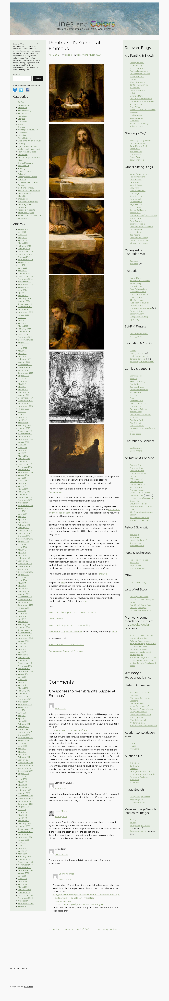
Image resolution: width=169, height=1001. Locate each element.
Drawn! (133, 350)
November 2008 (25, 798)
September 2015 (25, 572)
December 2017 (25, 497)
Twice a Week (136, 229)
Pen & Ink (22, 179)
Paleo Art (22, 174)
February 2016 (24, 558)
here (85, 601)
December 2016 (25, 530)
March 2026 (23, 243)
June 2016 (22, 547)
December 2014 (25, 597)
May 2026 (22, 237)
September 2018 (25, 472)
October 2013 (24, 635)
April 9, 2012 (60, 708)
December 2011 (25, 696)
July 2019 (22, 445)
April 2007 (22, 851)
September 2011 (25, 704)
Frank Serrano (136, 221)
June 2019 (22, 447)
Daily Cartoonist (137, 425)
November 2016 (25, 533)
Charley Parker (66, 873)
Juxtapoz (134, 261)
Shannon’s (134, 782)
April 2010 (22, 751)
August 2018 (23, 475)
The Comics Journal (138, 403)
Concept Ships (136, 481)
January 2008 (24, 826)
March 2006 (23, 887)
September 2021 (25, 373)
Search (16, 75)
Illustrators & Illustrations (141, 308)
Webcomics (23, 218)
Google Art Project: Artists (141, 709)
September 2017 (25, 505)
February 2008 (24, 823)
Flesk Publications (137, 356)
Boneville (134, 417)
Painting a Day (24, 171)
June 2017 (22, 514)
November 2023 (25, 306)
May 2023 (22, 320)
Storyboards (23, 199)
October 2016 (24, 536)
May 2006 (22, 881)
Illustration (22, 154)
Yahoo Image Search (139, 802)
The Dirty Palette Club (139, 240)
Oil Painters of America (140, 74)
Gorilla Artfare (136, 451)
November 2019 (25, 434)
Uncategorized (25, 204)
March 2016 (23, 555)
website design (140, 624)
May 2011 (21, 715)
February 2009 (24, 790)
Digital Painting (24, 138)
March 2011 (22, 721)
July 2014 (22, 610)
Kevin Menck (135, 182)
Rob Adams (135, 235)
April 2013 (22, 652)
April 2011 (21, 718)
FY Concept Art (136, 479)
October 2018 (24, 469)
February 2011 (24, 724)
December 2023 (25, 304)
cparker (69, 54)
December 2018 (25, 464)
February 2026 (24, 246)
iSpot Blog (134, 319)
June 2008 (22, 812)
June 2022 (22, 348)
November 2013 (25, 633)
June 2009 (22, 779)
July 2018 (22, 478)
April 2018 (22, 486)
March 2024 (23, 295)
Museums (22, 160)
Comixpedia (135, 406)
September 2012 (25, 671)
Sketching (22, 196)
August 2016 (23, 541)
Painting (21, 168)
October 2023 (24, 309)
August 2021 (23, 376)
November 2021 (25, 367)
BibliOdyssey (135, 283)
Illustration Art (136, 286)
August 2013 (23, 641)
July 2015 (22, 577)
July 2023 (22, 317)
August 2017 (23, 508)
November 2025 (25, 254)
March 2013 (23, 655)
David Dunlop (136, 115)
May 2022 (22, 351)
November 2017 (25, 500)
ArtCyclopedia (136, 717)
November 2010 (25, 732)
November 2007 (25, 831)
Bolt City (133, 395)
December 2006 (25, 862)
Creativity (22, 132)
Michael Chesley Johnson (141, 226)
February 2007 (24, 856)
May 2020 (22, 417)
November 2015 (25, 566)
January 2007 (24, 859)
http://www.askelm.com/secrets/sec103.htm (71, 730)
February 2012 (24, 691)
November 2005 (25, 898)
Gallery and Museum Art (29, 149)
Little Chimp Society (139, 294)
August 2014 (23, 608)
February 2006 (24, 889)
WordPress (28, 987)
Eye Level (134, 112)
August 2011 (23, 707)
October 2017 (24, 503)
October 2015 (24, 569)
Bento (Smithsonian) (139, 85)
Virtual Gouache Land (139, 174)
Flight (132, 398)
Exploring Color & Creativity (142, 101)
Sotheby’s (134, 763)
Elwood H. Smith (137, 311)
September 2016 (25, 539)
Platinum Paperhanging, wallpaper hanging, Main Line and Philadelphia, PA (143, 644)
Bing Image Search (138, 799)
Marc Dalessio (136, 185)
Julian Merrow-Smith (139, 146)
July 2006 (22, 876)
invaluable (134, 749)
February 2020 (24, 425)
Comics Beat (136, 376)
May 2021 (22, 384)
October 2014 (24, 602)
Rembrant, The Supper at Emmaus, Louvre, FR (72, 612)
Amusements (24, 105)
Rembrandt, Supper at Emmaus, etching (70, 625)
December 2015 (25, 563)
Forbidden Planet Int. (139, 389)
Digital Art (22, 135)
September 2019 (25, 439)
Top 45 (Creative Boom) (141, 610)
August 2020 (23, 409)
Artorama (134, 264)
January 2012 (23, 693)
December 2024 (25, 276)
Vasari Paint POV (137, 76)
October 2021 (24, 370)
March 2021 (23, 389)
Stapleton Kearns (137, 190)
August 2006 (23, 873)
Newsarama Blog (137, 381)
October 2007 (24, 834)
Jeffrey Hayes (136, 151)
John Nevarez (136, 487)
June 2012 (22, 679)
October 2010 (24, 735)
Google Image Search (140, 797)
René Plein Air (135, 207)
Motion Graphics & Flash (29, 157)
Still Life (133, 93)
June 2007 (22, 845)
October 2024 (24, 282)
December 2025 (25, 251)
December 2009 (25, 762)
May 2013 (22, 649)
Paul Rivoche (135, 423)
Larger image (56, 618)
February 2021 (24, 392)
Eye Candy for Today (27, 146)
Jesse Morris (61, 811)
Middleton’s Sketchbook (140, 414)
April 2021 (22, 387)
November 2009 (25, 765)
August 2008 (23, 807)
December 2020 (25, 398)
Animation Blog (136, 468)
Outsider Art (23, 165)
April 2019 (22, 453)
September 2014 (25, 605)
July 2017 (22, 511)
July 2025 (22, 265)
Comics (21, 127)
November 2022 (25, 337)
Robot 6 (133, 378)
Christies (134, 768)
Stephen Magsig (137, 224)
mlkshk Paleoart (137, 545)
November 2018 (25, 467)
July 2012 (22, 677)
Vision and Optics (26, 213)
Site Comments (25, 193)
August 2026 (23, 229)
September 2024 (25, 284)
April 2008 (22, 818)
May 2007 (22, 848)
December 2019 (25, 431)
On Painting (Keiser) (138, 143)
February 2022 (24, 359)
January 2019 (24, 461)
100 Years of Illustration (140, 280)
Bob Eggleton (136, 336)
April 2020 (22, 420)
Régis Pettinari (136, 204)
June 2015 (22, 580)
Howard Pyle (135, 278)
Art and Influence (137, 68)
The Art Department (139, 333)
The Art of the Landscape (141, 98)
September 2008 (26, 804)
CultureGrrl (134, 121)
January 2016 (24, 561)
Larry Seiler (134, 188)
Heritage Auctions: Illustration (143, 774)
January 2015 (24, 594)
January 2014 (24, 627)
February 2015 (24, 591)
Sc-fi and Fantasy (26, 188)
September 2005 (26, 903)
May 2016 (22, 550)
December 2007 (25, 829)
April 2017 (22, 519)
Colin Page (134, 193)
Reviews (21, 185)
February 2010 (24, 757)
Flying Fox (134, 79)
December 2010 (25, 729)
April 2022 (22, 353)
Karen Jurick (135, 149)
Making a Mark (136, 96)
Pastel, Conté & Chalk (27, 176)
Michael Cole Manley (139, 237)
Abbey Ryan (135, 157)
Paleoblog (134, 534)
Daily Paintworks (137, 160)
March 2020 (23, 423)
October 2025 (24, 257)
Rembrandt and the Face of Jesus (66, 644)
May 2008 (22, 815)
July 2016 (22, 544)
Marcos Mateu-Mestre (140, 493)
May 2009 (22, 782)
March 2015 (23, 588)
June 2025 (22, 268)
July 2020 (22, 411)
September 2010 (25, 738)
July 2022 (22, 345)
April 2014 (22, 619)
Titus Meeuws (136, 201)
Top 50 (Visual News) (139, 596)
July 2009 (22, 776)
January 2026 (24, 248)
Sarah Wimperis (137, 232)
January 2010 (24, 760)
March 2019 (23, 456)
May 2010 (22, 749)
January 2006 (24, 892)
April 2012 (22, 685)
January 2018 (24, 494)
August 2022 (23, 342)
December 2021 (25, 364)
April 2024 (22, 293)
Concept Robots (137, 484)
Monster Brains (136, 305)
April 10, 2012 (61, 816)
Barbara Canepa (137, 359)
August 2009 (23, 773)
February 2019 (24, 458)
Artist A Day (135, 107)
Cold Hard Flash (137, 470)
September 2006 (26, 870)
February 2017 (24, 525)
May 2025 (22, 271)
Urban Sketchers (137, 82)
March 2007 (23, 854)
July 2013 (22, 644)
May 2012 (22, 682)
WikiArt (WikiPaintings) (139, 706)
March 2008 (23, 820)
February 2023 (24, 329)
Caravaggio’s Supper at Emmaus (66, 651)
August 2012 (23, 674)
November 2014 (25, 599)
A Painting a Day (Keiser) (141, 140)
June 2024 (22, 290)
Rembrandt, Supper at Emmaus (65, 631)
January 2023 (24, 331)
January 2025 (24, 273)
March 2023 (23, 326)
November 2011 (24, 699)
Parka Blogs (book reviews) (142, 361)
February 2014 (24, 624)
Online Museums (25, 163)
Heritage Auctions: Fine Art (141, 771)
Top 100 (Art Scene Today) (141, 605)
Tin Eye (133, 820)
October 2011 (23, 702)
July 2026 (22, 232)
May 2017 (22, 516)
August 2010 (23, 740)
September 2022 (25, 340)
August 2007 (23, 840)
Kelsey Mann (135, 501)
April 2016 (22, 552)
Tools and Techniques (28, 201)
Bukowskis (134, 779)
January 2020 (24, 428)
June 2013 (22, 646)
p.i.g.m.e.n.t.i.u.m (137, 118)
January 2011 (23, 727)
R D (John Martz (137, 300)
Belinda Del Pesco (138, 210)
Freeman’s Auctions (139, 777)
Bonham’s (134, 766)
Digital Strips (135, 434)
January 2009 (24, 793)
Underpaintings (137, 65)
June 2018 (22, 481)
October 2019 (24, 436)
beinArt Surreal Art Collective (143, 109)
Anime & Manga (25, 110)
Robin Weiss (135, 213)
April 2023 (22, 323)
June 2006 (22, 878)
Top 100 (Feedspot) (138, 607)
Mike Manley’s (139, 243)
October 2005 (24, 901)
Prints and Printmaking (28, 182)
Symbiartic (134, 537)
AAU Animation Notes (139, 517)
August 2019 (23, 442)
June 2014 (22, 613)
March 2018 (23, 489)
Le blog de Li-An (137, 353)
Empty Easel (135, 565)
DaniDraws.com (137, 314)
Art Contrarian (136, 104)
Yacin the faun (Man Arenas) (142, 498)
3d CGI (21, 102)
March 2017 (23, 522)
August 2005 (23, 906)
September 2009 (26, 771)
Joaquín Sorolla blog (139, 123)
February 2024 (24, 298)
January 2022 (24, 362)
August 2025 (23, 262)
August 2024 (23, 287)
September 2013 (25, 638)
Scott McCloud (136, 401)
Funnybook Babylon (138, 409)
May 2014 (22, 616)
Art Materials (23, 113)
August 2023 (23, 315)
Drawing (21, 143)
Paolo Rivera (135, 392)
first (63, 582)
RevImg (133, 823)
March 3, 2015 (61, 854)
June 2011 (22, 713)
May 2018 (22, 483)
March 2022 (23, 356)
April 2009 (22, 785)
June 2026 (22, 235)
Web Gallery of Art (138, 720)
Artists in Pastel (136, 126)
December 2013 (25, 630)
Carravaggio (55, 491)
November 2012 (25, 666)
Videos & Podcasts (26, 210)
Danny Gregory (136, 297)
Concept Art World (138, 473)
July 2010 (22, 743)
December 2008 (25, 796)
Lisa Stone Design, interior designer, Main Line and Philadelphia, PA (141, 652)
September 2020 (25, 406)
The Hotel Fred (136, 420)
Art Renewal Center (138, 723)
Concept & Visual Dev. (28, 130)
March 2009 (23, 787)
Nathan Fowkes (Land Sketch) (143, 215)
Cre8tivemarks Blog (138, 504)
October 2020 (24, 403)
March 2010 (23, 754)
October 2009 (24, 768)
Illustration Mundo (138, 291)
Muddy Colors (136, 448)
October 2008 (24, 801)
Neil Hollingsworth (137, 177)
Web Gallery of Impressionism (143, 725)
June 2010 (22, 746)
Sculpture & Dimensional (29, 190)
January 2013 (23, 660)
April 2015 (22, 586)
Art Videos (22, 116)
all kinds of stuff (136, 495)
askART (133, 746)
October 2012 (24, 668)
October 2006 (24, 867)
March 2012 (23, 688)
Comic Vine (135, 384)
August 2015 (23, 575)
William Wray (135, 218)
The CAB (133, 476)
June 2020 (22, 414)
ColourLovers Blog (138, 582)
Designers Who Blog (139, 316)
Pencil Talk (134, 562)
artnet (132, 743)
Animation (22, 107)
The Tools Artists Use (139, 560)
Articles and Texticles (139, 520)
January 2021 (23, 395)
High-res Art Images (27, 152)
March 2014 (23, 621)
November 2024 (25, 279)
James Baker (136, 412)
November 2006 (25, 865)
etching (103, 573)
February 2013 (24, 657)
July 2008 (22, 809)
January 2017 (23, 527)
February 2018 (24, 492)
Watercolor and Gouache (29, 215)
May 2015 (22, 583)
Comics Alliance (137, 387)
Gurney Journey (137, 63)
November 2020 (25, 400)
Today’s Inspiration (138, 289)
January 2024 (24, 301)
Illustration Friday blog (139, 303)
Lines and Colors (18, 968)
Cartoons (22, 121)
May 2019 (22, 450)
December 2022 (25, 334)
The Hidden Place (137, 90)
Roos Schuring (136, 196)
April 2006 (22, 884)
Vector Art (22, 207)
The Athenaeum (137, 703)
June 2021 (22, 381)
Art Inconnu (135, 87)
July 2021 (22, 378)
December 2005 (25, 895)
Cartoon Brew (136, 465)
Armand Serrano (137, 490)
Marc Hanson (136, 179)
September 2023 (25, 312)
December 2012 (25, 663)
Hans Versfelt (136, 199)
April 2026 (22, 240)
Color (20, 124)
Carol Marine (135, 154)
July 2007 (22, 843)
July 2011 (21, 710)
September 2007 (25, 837)
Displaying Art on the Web (29, 141)
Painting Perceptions (139, 71)
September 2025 (25, 259)
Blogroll (21, 118)
